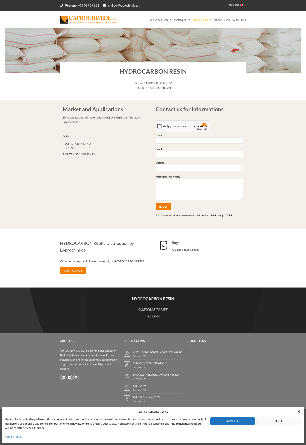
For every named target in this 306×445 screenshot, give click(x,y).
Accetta (232, 421)
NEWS (218, 19)
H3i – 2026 (139, 385)
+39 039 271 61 (82, 5)
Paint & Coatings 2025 (146, 397)
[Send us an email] (63, 378)
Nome (159, 135)
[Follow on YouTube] (76, 378)
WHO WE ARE (158, 19)
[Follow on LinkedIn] (70, 378)
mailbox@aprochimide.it (124, 5)
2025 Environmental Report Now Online (157, 351)
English (234, 5)
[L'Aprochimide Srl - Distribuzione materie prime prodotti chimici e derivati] (89, 20)
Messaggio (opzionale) (168, 176)
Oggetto (160, 162)
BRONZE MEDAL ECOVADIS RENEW (156, 374)
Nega (278, 421)
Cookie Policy (13, 436)
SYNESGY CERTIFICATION (150, 363)
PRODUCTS (200, 19)
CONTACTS (231, 19)
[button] (299, 411)
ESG (243, 19)
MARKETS (180, 19)
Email (159, 148)
